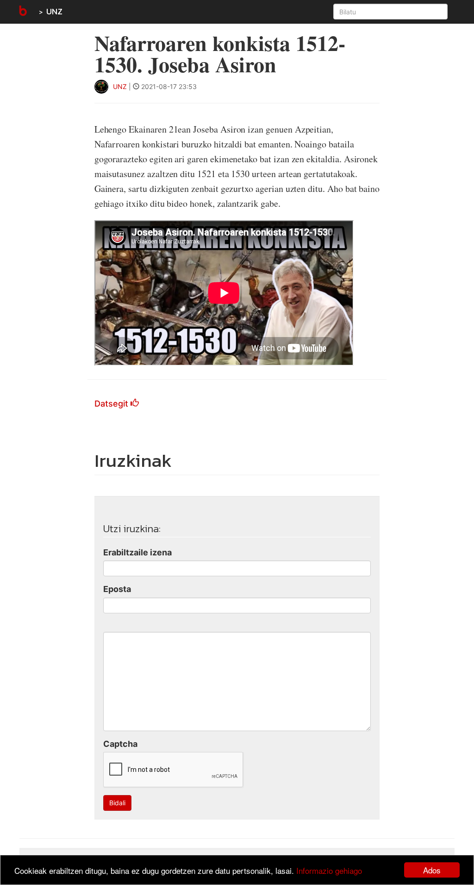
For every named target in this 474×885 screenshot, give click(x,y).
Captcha (120, 744)
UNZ (54, 11)
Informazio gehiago (329, 870)
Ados (432, 870)
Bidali (117, 803)
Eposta (117, 589)
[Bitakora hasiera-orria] (22, 11)
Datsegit (112, 403)
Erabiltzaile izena (137, 552)
